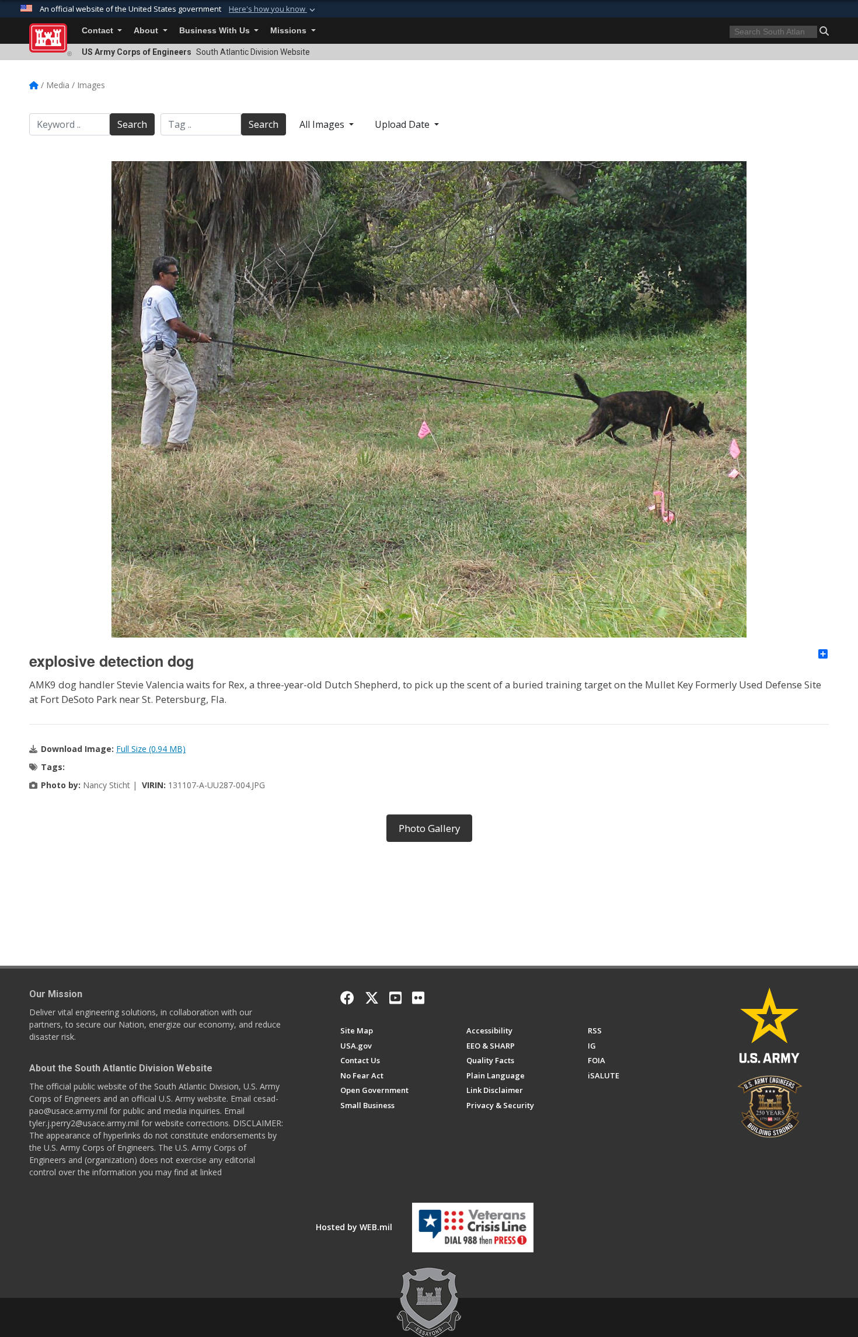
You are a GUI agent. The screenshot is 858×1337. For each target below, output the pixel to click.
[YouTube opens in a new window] (395, 997)
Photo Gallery (429, 828)
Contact (99, 30)
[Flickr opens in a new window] (418, 997)
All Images (323, 124)
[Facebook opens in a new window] (347, 997)
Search (132, 124)
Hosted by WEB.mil (354, 1226)
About (147, 30)
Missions (289, 30)
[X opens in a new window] (372, 997)
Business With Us (215, 30)
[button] (273, 9)
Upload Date (403, 124)
